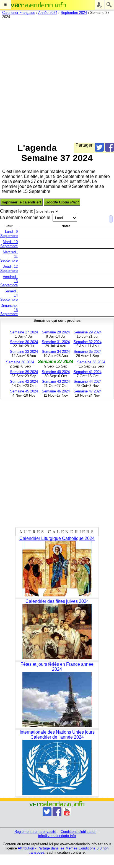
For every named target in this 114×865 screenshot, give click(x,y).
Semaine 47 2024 (88, 391)
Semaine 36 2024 (20, 362)
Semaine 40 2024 (56, 372)
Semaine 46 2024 (56, 391)
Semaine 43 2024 (56, 381)
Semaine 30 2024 (24, 342)
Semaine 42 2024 (24, 381)
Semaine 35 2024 (88, 351)
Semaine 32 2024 (88, 342)
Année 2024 (47, 13)
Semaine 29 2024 (88, 332)
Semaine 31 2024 (56, 342)
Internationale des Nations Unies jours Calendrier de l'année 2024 (57, 734)
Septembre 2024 (74, 13)
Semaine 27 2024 (24, 332)
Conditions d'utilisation (78, 832)
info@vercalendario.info (57, 836)
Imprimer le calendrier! (21, 202)
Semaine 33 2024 (24, 351)
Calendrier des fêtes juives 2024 (57, 601)
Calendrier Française (18, 13)
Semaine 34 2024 (56, 351)
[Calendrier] (38, 4)
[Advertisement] (57, 79)
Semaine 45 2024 (24, 391)
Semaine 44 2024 (88, 381)
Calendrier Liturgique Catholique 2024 (57, 538)
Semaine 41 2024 (88, 372)
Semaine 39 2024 (24, 372)
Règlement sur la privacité (35, 832)
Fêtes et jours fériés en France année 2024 (57, 667)
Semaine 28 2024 (56, 332)
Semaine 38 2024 (91, 362)
